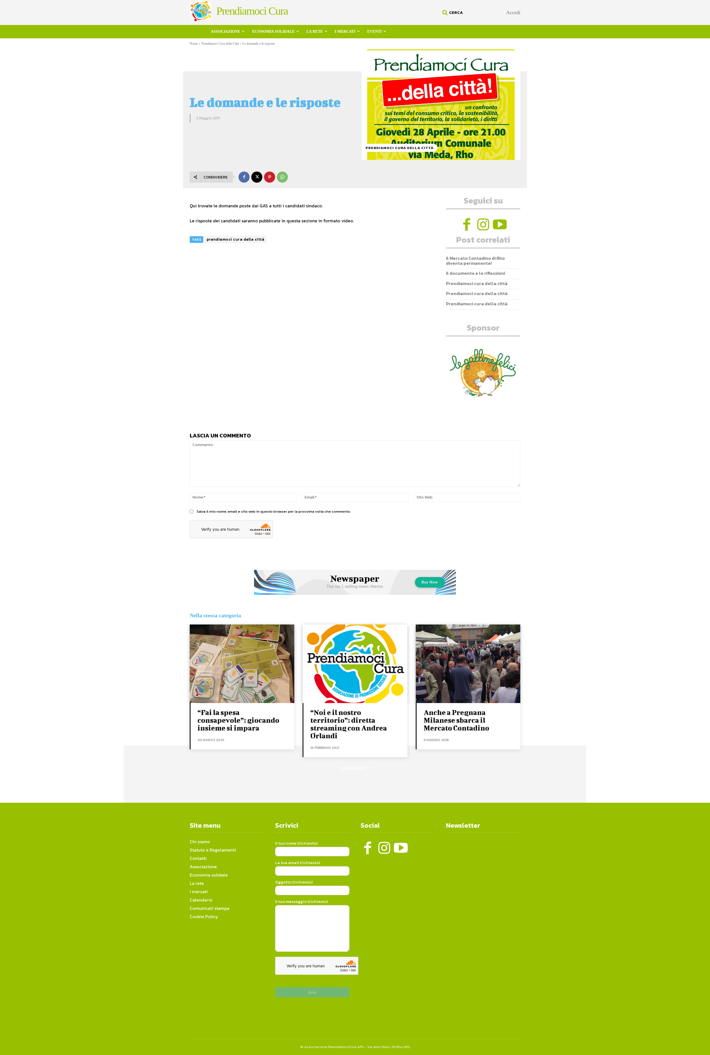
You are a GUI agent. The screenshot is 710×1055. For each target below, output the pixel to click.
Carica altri (352, 768)
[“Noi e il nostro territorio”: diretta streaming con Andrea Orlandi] (355, 664)
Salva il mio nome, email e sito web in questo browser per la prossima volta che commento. (274, 511)
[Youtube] (500, 224)
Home (194, 44)
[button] (452, 12)
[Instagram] (483, 224)
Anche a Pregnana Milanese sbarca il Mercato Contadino (456, 720)
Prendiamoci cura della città (477, 283)
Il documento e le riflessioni (475, 273)
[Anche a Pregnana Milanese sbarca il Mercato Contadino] (468, 664)
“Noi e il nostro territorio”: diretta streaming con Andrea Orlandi (348, 724)
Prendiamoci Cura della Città (220, 44)
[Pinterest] (269, 177)
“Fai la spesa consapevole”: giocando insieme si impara (238, 720)
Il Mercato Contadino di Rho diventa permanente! (475, 260)
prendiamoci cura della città (235, 239)
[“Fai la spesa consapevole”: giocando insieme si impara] (242, 664)
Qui (193, 205)
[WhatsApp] (282, 177)
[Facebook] (244, 177)
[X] (256, 177)
